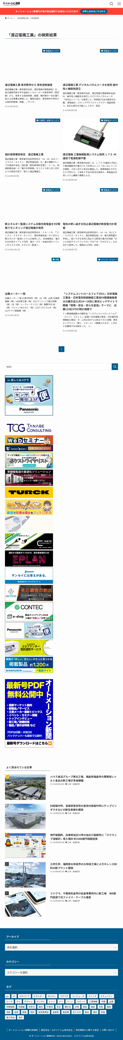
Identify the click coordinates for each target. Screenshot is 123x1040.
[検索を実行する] (115, 366)
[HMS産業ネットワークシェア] (29, 531)
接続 (85, 1006)
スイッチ (92, 996)
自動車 (56, 1012)
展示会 (68, 1006)
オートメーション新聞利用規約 (23, 1029)
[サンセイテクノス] (29, 583)
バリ (61, 1001)
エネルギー (38, 996)
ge (7, 996)
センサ (9, 1001)
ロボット (81, 1001)
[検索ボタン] (111, 4)
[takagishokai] (29, 450)
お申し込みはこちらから (93, 11)
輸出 (87, 1012)
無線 (24, 1012)
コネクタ (64, 996)
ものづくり (24, 996)
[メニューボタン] (119, 4)
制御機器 (10, 1006)
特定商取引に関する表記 (87, 1029)
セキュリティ (106, 996)
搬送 (93, 1006)
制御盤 (21, 1006)
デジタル (41, 1001)
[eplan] (29, 565)
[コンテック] (29, 620)
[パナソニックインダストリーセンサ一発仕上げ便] (29, 414)
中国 (103, 1001)
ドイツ (52, 1001)
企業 (111, 1001)
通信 (95, 1012)
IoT (14, 996)
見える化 (77, 1012)
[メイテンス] (29, 600)
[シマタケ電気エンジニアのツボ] (29, 514)
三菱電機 (93, 1001)
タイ (18, 1001)
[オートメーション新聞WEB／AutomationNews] (11, 4)
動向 (41, 1006)
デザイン (28, 1001)
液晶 (8, 1012)
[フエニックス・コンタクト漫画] (29, 467)
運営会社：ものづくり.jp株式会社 (56, 1029)
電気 (20, 1017)
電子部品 (10, 1017)
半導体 (50, 1006)
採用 (77, 1006)
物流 (32, 1012)
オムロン (52, 996)
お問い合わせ (108, 1029)
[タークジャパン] (29, 497)
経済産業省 (43, 1012)
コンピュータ (78, 996)
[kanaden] (29, 672)
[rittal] (29, 485)
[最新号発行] (29, 746)
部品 (103, 1012)
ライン (70, 1001)
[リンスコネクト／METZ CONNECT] (29, 548)
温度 (16, 1012)
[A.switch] (29, 654)
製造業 (66, 1012)
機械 (109, 1006)
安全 (59, 1006)
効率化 (32, 1006)
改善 (101, 1006)
